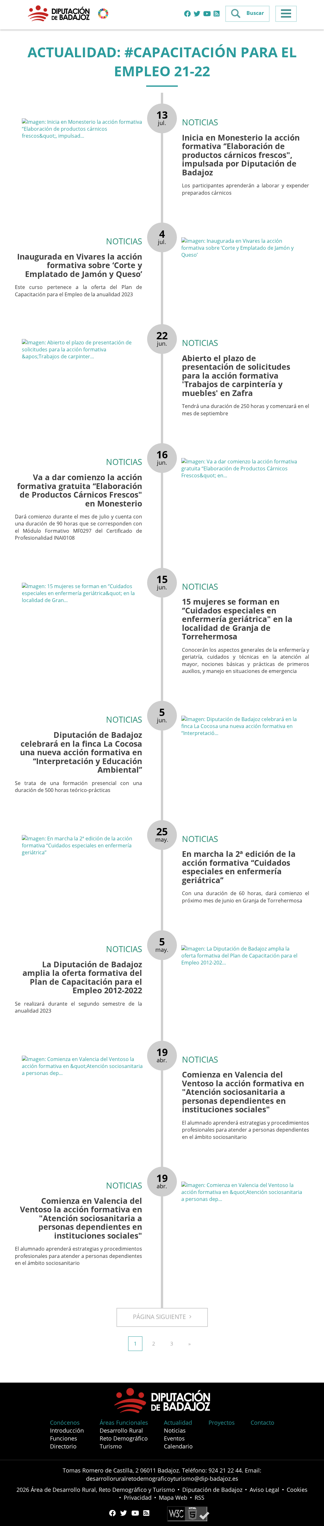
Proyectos (222, 1422)
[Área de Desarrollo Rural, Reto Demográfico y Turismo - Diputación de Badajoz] (59, 12)
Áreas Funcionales (124, 1422)
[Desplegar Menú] (286, 14)
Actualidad (178, 1422)
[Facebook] (187, 13)
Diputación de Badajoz (212, 1489)
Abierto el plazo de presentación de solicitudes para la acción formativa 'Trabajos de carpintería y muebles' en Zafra (236, 375)
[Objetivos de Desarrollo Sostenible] (103, 12)
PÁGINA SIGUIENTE (161, 1317)
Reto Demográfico (124, 1438)
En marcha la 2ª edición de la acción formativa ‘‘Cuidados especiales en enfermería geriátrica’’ (239, 866)
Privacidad (138, 1497)
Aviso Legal (264, 1489)
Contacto (262, 1422)
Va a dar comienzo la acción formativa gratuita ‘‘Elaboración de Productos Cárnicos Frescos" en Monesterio (79, 490)
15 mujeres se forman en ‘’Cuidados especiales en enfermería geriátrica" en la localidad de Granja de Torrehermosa (237, 619)
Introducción (67, 1430)
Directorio (63, 1446)
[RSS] (217, 13)
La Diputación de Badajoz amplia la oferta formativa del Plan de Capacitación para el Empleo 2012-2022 (82, 977)
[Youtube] (207, 13)
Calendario (178, 1446)
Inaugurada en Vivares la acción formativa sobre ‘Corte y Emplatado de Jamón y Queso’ (79, 265)
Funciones (63, 1438)
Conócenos (65, 1422)
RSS (199, 1497)
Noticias (175, 1430)
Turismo (111, 1446)
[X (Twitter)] (197, 13)
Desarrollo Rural (121, 1430)
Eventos (174, 1438)
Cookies (297, 1489)
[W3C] (188, 1513)
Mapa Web (173, 1497)
